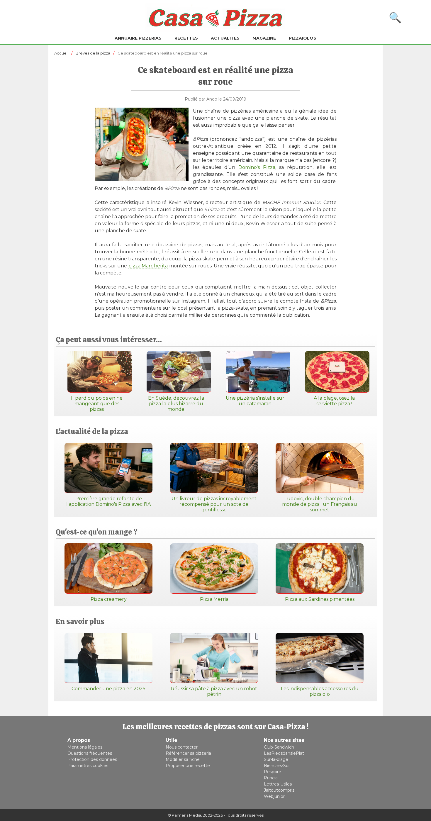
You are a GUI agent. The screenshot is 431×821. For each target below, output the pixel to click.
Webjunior (274, 796)
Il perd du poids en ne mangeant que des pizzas (97, 403)
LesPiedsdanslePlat (284, 753)
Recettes (186, 38)
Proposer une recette (188, 765)
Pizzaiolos (302, 38)
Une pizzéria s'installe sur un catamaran (255, 400)
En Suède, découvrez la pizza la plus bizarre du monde (176, 403)
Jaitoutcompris (279, 790)
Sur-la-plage (276, 759)
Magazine (264, 38)
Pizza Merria (214, 599)
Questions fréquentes (89, 753)
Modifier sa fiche (183, 759)
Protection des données (92, 759)
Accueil (61, 53)
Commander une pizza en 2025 (108, 688)
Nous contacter (182, 747)
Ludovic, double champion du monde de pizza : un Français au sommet (319, 504)
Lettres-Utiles (278, 784)
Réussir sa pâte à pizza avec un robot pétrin (214, 691)
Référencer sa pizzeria (188, 753)
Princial (271, 778)
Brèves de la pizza (93, 53)
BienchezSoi (276, 765)
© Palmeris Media (184, 815)
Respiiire (272, 771)
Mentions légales (84, 747)
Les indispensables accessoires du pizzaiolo (320, 691)
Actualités (225, 38)
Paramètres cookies (87, 765)
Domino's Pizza (256, 167)
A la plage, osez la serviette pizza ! (334, 400)
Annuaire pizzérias (138, 38)
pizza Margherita (148, 266)
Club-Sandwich (279, 747)
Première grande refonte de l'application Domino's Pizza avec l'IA (108, 501)
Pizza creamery (109, 599)
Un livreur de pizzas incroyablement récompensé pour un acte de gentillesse (214, 504)
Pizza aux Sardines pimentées (319, 599)
